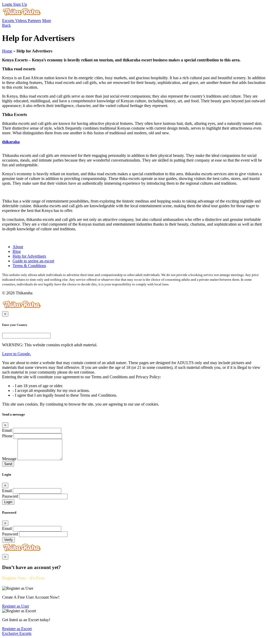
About (18, 246)
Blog (17, 251)
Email (7, 430)
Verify (8, 540)
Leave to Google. (16, 354)
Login (7, 4)
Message (9, 458)
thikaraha (11, 142)
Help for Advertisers (29, 256)
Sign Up (20, 4)
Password (10, 496)
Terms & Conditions (29, 265)
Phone (7, 436)
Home (7, 51)
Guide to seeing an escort (33, 261)
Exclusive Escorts (16, 633)
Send (8, 464)
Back (6, 25)
